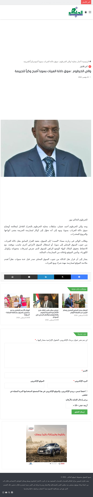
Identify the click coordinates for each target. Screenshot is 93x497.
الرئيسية (85, 62)
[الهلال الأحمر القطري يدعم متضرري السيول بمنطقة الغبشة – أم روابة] (17, 301)
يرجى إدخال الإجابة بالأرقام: (76, 400)
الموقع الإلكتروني (37, 381)
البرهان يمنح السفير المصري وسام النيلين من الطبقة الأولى (57, 2)
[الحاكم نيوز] (76, 12)
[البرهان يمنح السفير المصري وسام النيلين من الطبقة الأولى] (74, 301)
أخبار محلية (76, 62)
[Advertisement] (46, 38)
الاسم (84, 371)
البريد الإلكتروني (80, 381)
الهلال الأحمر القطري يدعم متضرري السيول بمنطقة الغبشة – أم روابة (17, 312)
